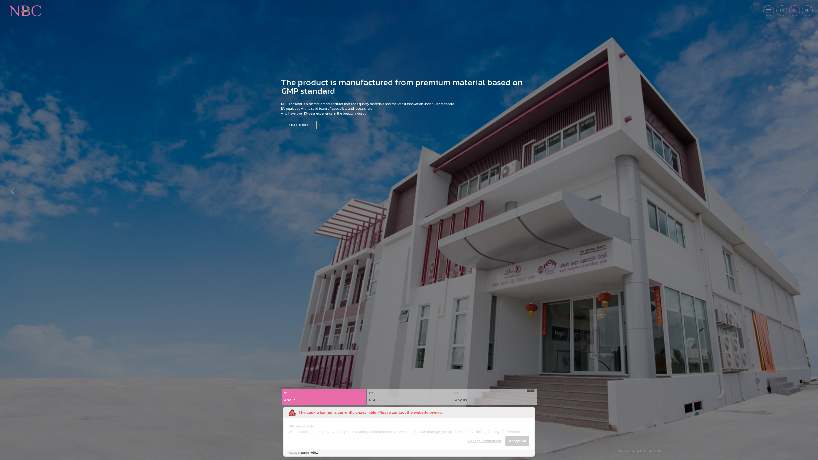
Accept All (517, 441)
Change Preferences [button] (484, 441)
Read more (299, 125)
